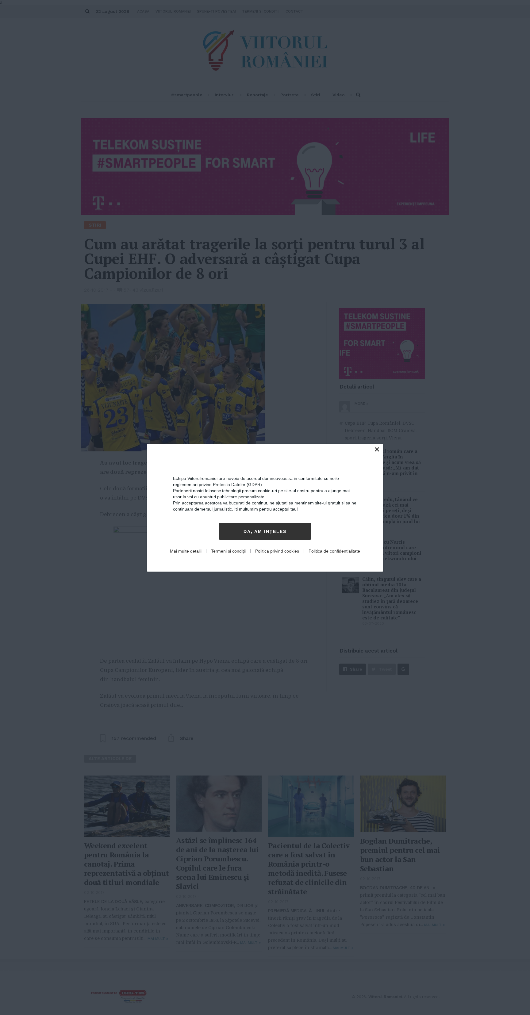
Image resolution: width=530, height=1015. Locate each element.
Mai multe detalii (186, 551)
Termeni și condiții (228, 551)
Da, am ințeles (265, 531)
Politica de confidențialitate (334, 551)
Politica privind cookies (277, 551)
